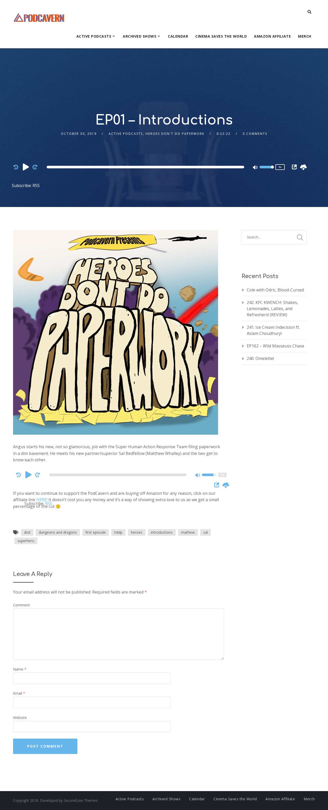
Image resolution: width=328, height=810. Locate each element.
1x (280, 167)
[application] (146, 167)
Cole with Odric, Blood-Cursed (275, 290)
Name (19, 669)
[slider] (267, 170)
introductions (162, 532)
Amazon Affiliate (272, 36)
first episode (95, 532)
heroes (136, 532)
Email (19, 693)
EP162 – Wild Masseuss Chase (275, 346)
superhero (25, 540)
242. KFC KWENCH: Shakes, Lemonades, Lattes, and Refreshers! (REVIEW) (272, 309)
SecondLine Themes (81, 800)
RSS (36, 185)
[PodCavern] (39, 17)
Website (20, 717)
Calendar (178, 36)
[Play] (26, 167)
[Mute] (255, 167)
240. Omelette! (260, 358)
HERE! (41, 499)
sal (205, 532)
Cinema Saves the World (221, 36)
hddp (118, 532)
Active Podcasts (93, 36)
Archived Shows (139, 36)
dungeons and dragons (58, 532)
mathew (188, 532)
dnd (27, 532)
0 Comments (255, 134)
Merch (304, 36)
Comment (21, 605)
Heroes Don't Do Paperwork (175, 134)
